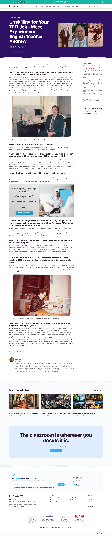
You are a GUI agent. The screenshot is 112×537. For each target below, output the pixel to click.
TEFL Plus (52, 499)
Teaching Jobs (87, 111)
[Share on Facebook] (14, 52)
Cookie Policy (90, 504)
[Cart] (101, 6)
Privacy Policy (42, 487)
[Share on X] (17, 52)
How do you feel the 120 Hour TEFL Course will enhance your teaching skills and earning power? (93, 90)
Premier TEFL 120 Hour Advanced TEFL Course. (29, 92)
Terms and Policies (56, 533)
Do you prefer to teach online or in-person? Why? (92, 71)
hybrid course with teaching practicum (64, 339)
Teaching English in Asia (97, 108)
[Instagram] (99, 533)
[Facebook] (97, 533)
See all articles (98, 390)
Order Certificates (54, 504)
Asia (19, 17)
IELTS (18, 271)
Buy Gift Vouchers (91, 501)
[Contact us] (96, 6)
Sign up (61, 484)
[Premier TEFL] (24, 496)
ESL (89, 108)
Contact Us (89, 497)
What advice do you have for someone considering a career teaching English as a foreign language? (92, 100)
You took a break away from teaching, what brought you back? (92, 79)
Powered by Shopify (21, 533)
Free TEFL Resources (74, 497)
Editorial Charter (90, 506)
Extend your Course (54, 501)
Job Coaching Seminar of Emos (22, 345)
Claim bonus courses (97, 2)
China (85, 108)
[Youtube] (102, 533)
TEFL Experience (87, 113)
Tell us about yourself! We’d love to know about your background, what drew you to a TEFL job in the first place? (92, 67)
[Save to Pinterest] (23, 52)
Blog (14, 9)
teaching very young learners (49, 269)
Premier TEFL (14, 533)
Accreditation (90, 499)
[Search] (94, 6)
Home (10, 9)
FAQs (70, 504)
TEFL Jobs (95, 113)
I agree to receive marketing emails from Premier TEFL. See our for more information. (34, 487)
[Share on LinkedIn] (20, 52)
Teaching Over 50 (95, 111)
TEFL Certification (54, 497)
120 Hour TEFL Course (22, 245)
